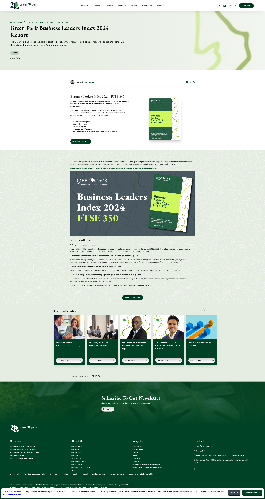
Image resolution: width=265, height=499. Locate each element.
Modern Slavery (98, 474)
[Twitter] (190, 82)
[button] (132, 488)
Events (135, 452)
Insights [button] (134, 5)
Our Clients (75, 455)
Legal (85, 474)
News (134, 455)
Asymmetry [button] (161, 5)
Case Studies (137, 449)
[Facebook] (194, 82)
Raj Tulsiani (89, 82)
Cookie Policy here (13, 494)
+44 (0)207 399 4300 (204, 446)
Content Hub (137, 446)
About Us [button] (85, 5)
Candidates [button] (147, 5)
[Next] (204, 310)
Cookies (53, 474)
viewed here (143, 285)
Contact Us (200, 451)
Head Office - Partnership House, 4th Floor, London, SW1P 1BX (220, 455)
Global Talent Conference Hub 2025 (147, 467)
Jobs (73, 470)
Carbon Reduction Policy (35, 474)
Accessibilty (15, 474)
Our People (76, 452)
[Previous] (198, 310)
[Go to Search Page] (219, 6)
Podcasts (136, 458)
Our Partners (76, 464)
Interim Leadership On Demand (23, 449)
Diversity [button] (109, 5)
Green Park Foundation (80, 467)
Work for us (76, 458)
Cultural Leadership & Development (24, 452)
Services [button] (97, 5)
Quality (75, 474)
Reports (135, 461)
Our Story (75, 449)
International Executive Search (22, 446)
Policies (64, 474)
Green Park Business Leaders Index (146, 464)
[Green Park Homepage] (20, 5)
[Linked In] (187, 82)
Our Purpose (76, 446)
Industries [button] (122, 5)
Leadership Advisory (18, 455)
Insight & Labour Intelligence (21, 458)
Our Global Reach (78, 461)
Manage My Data (117, 474)
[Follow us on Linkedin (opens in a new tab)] (224, 6)
